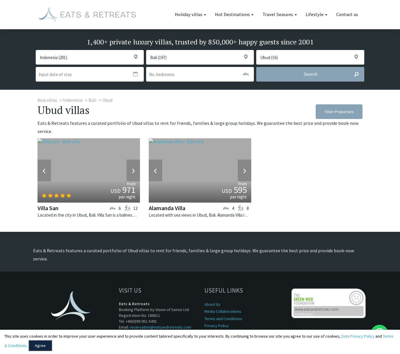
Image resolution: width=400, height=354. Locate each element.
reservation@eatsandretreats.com (160, 327)
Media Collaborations (222, 311)
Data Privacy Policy (358, 336)
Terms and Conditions (223, 318)
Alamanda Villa (167, 208)
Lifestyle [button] (315, 14)
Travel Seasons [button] (278, 14)
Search (310, 74)
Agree (40, 345)
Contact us (347, 14)
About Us (212, 304)
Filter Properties (339, 111)
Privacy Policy (216, 325)
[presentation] (44, 170)
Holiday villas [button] (189, 14)
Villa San (48, 208)
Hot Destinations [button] (233, 14)
